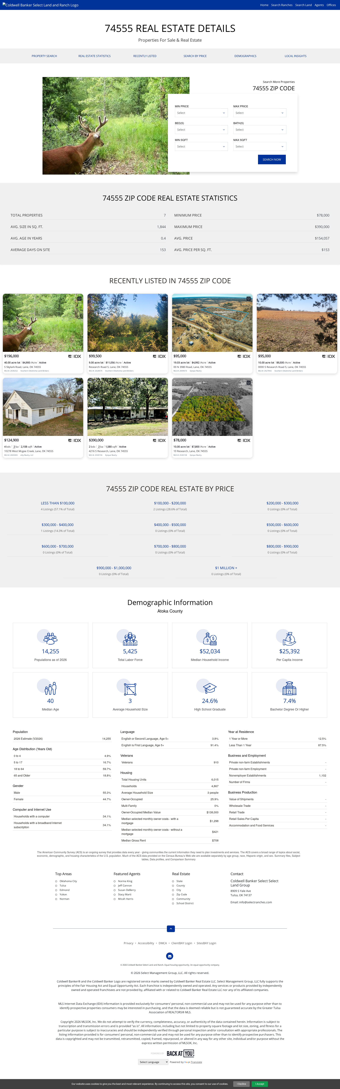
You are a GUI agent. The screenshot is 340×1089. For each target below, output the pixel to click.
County (181, 885)
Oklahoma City (68, 881)
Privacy (128, 943)
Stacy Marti (124, 894)
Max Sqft (240, 140)
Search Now (272, 159)
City (179, 890)
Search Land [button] (303, 5)
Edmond (65, 890)
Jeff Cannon (125, 885)
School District (185, 903)
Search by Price (195, 56)
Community (183, 898)
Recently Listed (145, 56)
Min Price (182, 106)
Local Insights (296, 56)
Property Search (44, 56)
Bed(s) (179, 123)
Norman (64, 898)
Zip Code (182, 894)
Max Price (240, 106)
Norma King (125, 881)
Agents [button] (319, 5)
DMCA (163, 943)
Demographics (245, 56)
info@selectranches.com (255, 902)
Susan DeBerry (127, 890)
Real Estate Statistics (94, 56)
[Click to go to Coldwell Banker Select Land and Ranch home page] (42, 4)
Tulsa (63, 885)
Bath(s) (238, 123)
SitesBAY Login (206, 943)
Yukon (63, 894)
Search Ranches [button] (282, 5)
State (180, 881)
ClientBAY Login (181, 943)
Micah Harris (125, 898)
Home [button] (264, 5)
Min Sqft (181, 140)
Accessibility (146, 943)
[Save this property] (79, 299)
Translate (196, 1062)
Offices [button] (331, 5)
